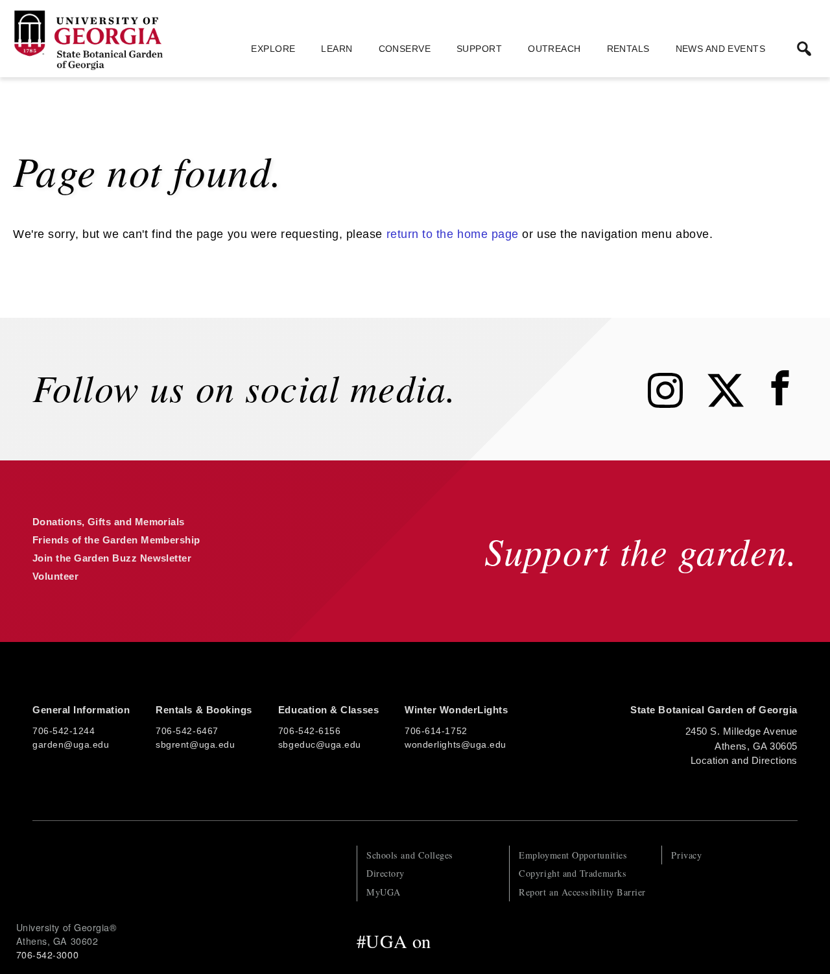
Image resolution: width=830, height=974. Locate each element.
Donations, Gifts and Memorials (108, 521)
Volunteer (55, 576)
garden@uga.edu (71, 744)
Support (479, 48)
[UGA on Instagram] (506, 941)
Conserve (405, 48)
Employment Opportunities (573, 855)
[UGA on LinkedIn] (559, 941)
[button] (804, 49)
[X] (735, 404)
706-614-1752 (436, 731)
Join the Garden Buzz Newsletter (111, 558)
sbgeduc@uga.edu (319, 744)
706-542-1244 (63, 731)
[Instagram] (675, 404)
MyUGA (383, 892)
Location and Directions (744, 760)
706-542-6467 (187, 731)
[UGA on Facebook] (450, 941)
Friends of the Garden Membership (116, 539)
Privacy (686, 855)
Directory (385, 873)
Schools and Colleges (409, 855)
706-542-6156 (309, 731)
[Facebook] (783, 404)
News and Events (720, 48)
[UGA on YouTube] (534, 941)
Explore (273, 48)
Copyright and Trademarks (572, 873)
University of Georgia (113, 871)
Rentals (628, 48)
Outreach (554, 48)
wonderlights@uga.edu (455, 744)
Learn (336, 48)
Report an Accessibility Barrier (582, 892)
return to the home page (452, 234)
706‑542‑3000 (47, 954)
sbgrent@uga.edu (195, 744)
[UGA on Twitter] (478, 941)
